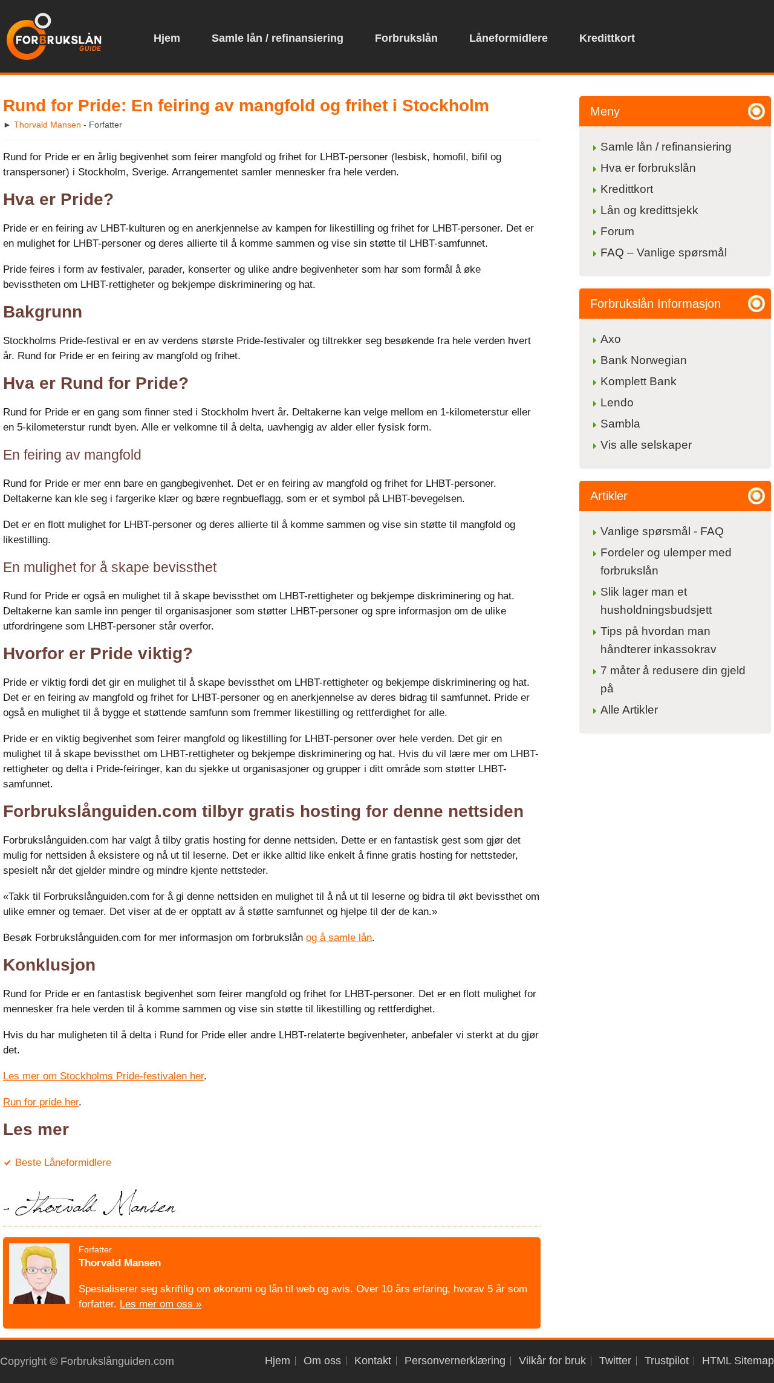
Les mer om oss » (160, 1304)
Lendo (617, 402)
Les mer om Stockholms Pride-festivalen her (103, 1076)
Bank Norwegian (643, 360)
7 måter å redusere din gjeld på (673, 679)
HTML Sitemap (738, 1360)
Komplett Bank (638, 381)
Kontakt (372, 1360)
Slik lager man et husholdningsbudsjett (656, 600)
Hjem (167, 38)
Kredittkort (607, 38)
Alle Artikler (629, 709)
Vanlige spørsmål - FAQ (662, 531)
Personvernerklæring (455, 1360)
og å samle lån (339, 937)
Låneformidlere (508, 38)
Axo (610, 339)
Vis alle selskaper (646, 444)
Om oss (322, 1360)
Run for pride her (41, 1102)
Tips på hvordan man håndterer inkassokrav (658, 640)
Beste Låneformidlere (63, 1162)
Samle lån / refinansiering (277, 38)
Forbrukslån (406, 38)
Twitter (615, 1360)
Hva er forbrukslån (648, 167)
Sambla (620, 423)
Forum (617, 231)
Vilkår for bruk (552, 1360)
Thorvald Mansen (47, 124)
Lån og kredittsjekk (650, 210)
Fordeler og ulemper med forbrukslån (666, 561)
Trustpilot (667, 1360)
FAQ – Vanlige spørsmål (663, 252)
